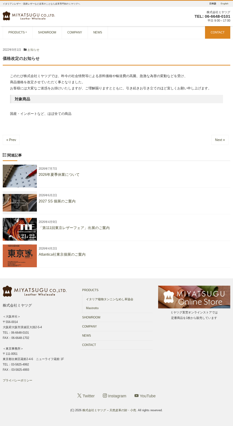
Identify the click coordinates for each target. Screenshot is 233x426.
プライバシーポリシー (17, 380)
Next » (220, 140)
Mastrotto (92, 308)
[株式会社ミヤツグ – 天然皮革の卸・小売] (29, 15)
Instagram (116, 396)
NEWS (97, 32)
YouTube (147, 396)
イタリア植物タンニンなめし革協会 (109, 299)
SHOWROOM (47, 32)
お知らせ (33, 49)
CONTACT (218, 32)
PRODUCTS (16, 32)
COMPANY (74, 32)
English (224, 4)
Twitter (88, 396)
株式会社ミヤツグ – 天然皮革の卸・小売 (109, 410)
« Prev (11, 140)
